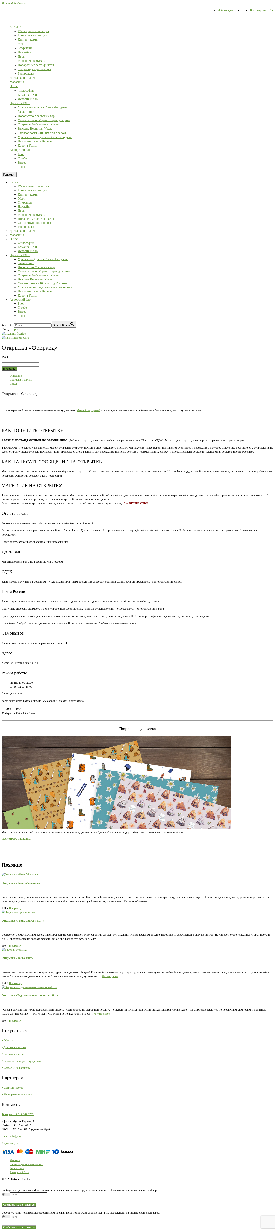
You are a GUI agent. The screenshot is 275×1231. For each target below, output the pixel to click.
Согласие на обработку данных (22, 1061)
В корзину (9, 368)
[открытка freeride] (14, 333)
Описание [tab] (16, 375)
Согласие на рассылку (16, 1067)
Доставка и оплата (14, 1047)
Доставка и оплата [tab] (21, 379)
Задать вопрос (10, 1143)
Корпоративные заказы (17, 1094)
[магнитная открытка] (15, 337)
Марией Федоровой (88, 410)
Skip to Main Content (14, 3)
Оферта (8, 1040)
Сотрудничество (13, 1087)
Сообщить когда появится (19, 1204)
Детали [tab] (14, 383)
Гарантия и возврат (15, 1054)
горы (15, 329)
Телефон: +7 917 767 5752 (18, 1114)
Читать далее (110, 976)
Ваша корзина (261, 10)
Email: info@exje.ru (13, 1136)
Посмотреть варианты (16, 838)
